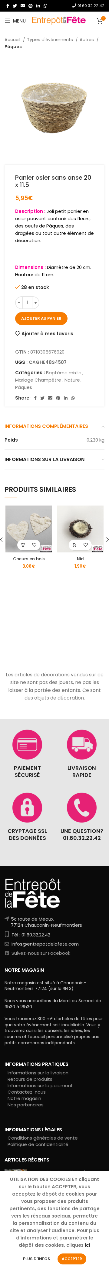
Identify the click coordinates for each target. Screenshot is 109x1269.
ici (87, 1245)
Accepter (72, 1258)
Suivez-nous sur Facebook (40, 953)
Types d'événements (50, 40)
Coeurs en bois (29, 559)
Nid (80, 559)
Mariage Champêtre (38, 380)
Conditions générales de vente (43, 1138)
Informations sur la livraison (38, 1073)
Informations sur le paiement (40, 1085)
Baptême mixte (63, 372)
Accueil (13, 40)
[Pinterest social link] (31, 6)
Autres (87, 40)
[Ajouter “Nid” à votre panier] (75, 545)
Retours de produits (30, 1079)
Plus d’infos (36, 1259)
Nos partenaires (26, 1105)
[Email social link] (23, 6)
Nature (72, 380)
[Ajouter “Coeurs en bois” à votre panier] (23, 545)
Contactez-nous (27, 1092)
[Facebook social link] (8, 6)
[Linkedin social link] (38, 6)
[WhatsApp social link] (45, 6)
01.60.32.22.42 (90, 6)
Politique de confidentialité (38, 1144)
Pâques (13, 47)
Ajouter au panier (41, 318)
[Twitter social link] (15, 6)
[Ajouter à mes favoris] (34, 545)
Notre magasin (24, 1098)
